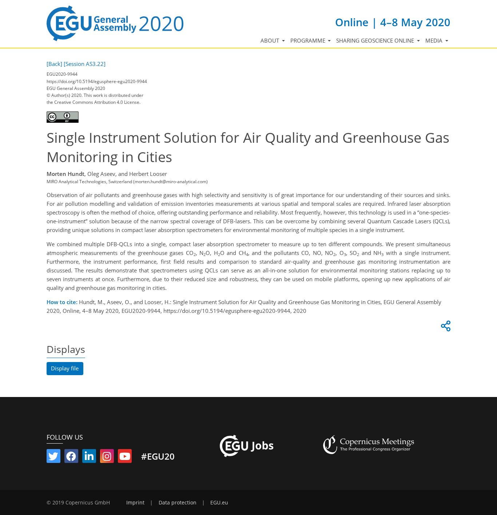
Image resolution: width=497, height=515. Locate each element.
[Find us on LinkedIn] (89, 457)
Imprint (135, 502)
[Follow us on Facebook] (71, 457)
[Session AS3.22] (85, 63)
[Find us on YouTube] (125, 457)
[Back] (54, 63)
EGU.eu (219, 502)
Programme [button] (308, 40)
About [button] (271, 40)
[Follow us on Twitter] (53, 457)
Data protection (177, 502)
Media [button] (434, 40)
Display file (65, 368)
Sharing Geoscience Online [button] (376, 40)
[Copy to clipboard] (444, 327)
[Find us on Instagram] (107, 457)
